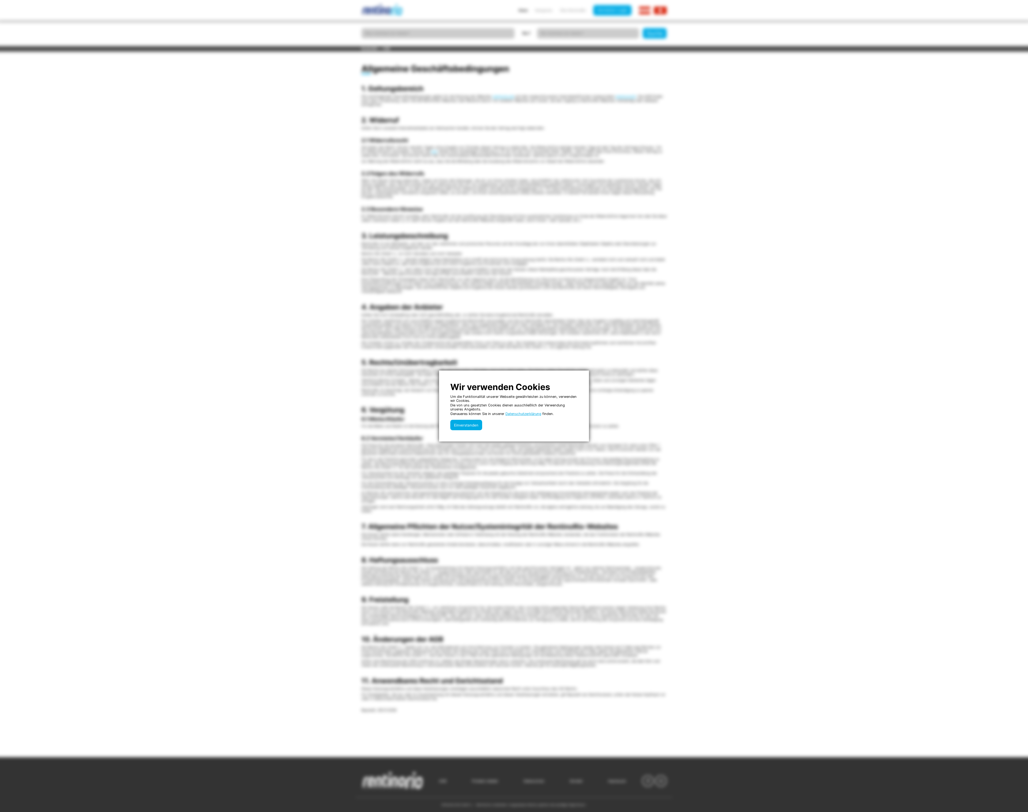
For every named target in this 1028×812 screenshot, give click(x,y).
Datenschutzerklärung (523, 414)
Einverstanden (466, 425)
